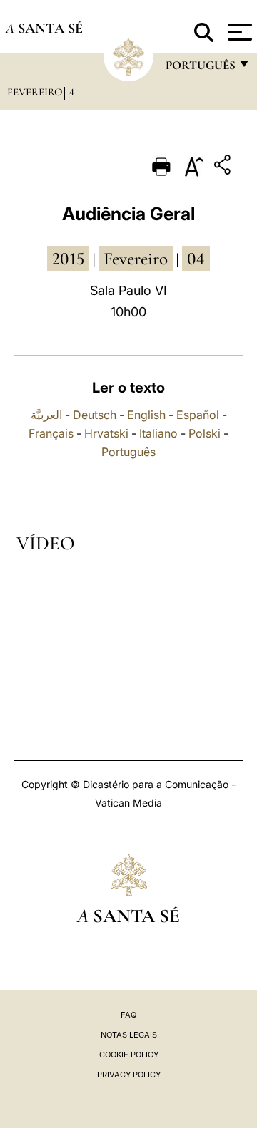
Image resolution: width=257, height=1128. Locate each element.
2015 (68, 258)
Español (197, 415)
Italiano (158, 433)
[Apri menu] (238, 32)
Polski (204, 433)
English (146, 415)
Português (128, 452)
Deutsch (94, 415)
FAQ (128, 1015)
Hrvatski (106, 433)
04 (196, 258)
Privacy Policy (129, 1075)
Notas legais (129, 1035)
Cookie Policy (128, 1055)
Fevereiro (34, 92)
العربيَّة (46, 415)
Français (51, 433)
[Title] (224, 167)
